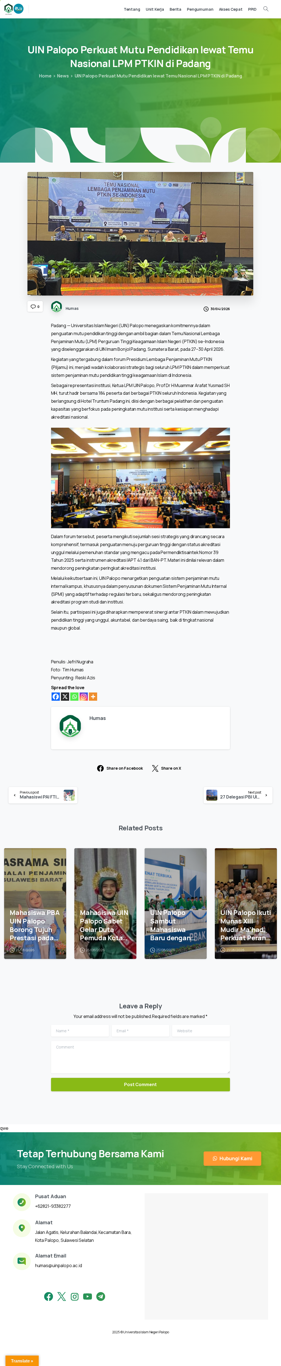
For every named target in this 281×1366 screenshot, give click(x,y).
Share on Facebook (124, 768)
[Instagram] (84, 696)
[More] (93, 696)
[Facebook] (56, 696)
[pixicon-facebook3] (48, 1296)
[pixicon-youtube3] (87, 1296)
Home (45, 76)
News (63, 76)
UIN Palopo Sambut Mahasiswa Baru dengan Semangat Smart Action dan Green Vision (171, 925)
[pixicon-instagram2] (74, 1296)
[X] (65, 696)
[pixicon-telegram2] (100, 1296)
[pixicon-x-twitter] (61, 1296)
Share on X (171, 768)
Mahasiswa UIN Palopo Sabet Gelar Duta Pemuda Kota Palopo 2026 (104, 925)
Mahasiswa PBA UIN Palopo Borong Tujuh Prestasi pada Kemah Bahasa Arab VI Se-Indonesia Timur (35, 925)
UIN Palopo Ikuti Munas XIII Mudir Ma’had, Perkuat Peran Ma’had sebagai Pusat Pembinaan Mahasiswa (245, 925)
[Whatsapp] (74, 696)
